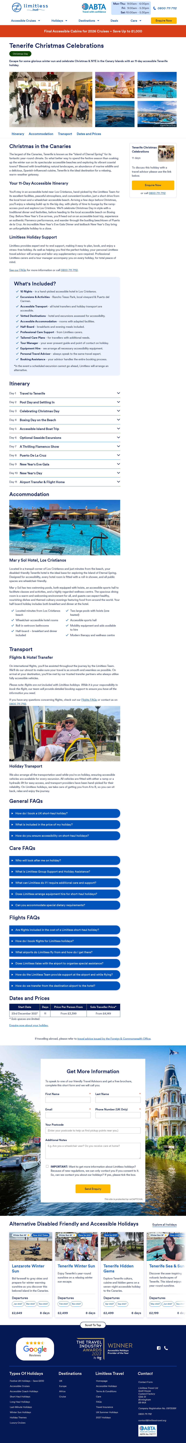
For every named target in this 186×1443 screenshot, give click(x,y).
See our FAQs (17, 270)
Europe (63, 1386)
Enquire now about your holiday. (28, 1025)
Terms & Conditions (106, 1391)
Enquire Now (164, 20)
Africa (62, 1391)
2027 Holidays (103, 1417)
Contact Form (145, 1382)
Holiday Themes (18, 1417)
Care (134, 21)
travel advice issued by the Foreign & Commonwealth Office (114, 1038)
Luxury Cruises (17, 1422)
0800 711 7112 (69, 270)
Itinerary (18, 134)
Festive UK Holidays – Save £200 (27, 1380)
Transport (65, 134)
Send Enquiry (93, 1189)
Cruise (62, 1396)
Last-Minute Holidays (21, 1407)
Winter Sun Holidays (20, 1412)
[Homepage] (43, 8)
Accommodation (41, 134)
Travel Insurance (104, 1407)
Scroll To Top (93, 1325)
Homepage (102, 1380)
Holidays (57, 21)
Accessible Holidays (106, 1386)
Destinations (87, 21)
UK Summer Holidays (107, 1412)
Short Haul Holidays (20, 1396)
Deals (114, 21)
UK (60, 1380)
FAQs (99, 1401)
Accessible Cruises (23, 21)
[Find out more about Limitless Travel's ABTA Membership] (94, 8)
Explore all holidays (164, 1224)
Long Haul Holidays (20, 1401)
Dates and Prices (89, 134)
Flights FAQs (89, 699)
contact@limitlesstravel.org (152, 1420)
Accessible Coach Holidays (24, 1391)
